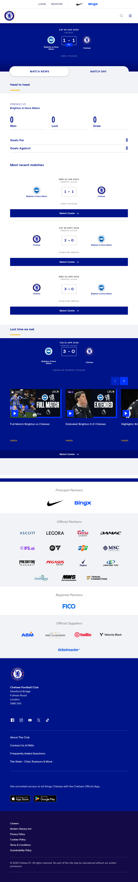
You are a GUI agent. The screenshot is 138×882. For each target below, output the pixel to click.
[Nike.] (80, 4)
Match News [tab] (39, 71)
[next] (124, 381)
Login (42, 4)
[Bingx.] (93, 4)
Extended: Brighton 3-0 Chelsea (86, 424)
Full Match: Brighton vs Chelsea (29, 424)
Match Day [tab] (98, 71)
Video (13, 441)
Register (56, 4)
